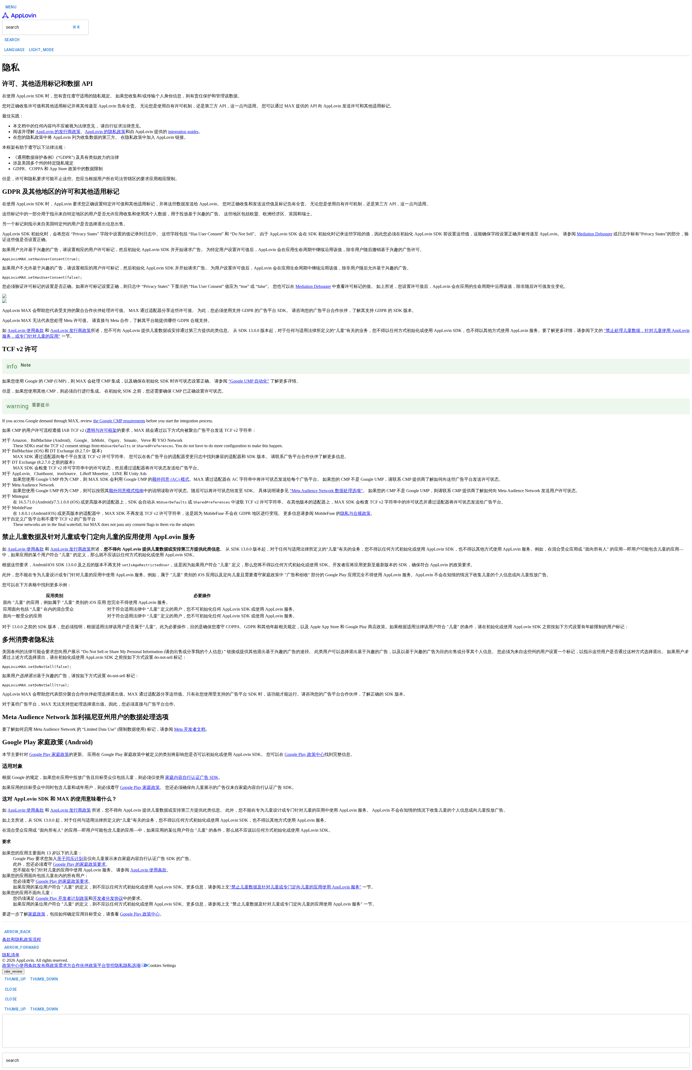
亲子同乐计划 (70, 858)
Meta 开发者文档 (189, 729)
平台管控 (106, 965)
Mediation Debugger (594, 234)
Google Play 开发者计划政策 (62, 898)
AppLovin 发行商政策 (70, 330)
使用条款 (28, 965)
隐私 (119, 965)
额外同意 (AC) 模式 (170, 479)
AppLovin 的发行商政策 (58, 131)
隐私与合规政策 (355, 513)
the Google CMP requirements (119, 421)
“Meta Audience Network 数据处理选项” (326, 490)
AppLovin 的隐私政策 (105, 131)
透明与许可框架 (101, 430)
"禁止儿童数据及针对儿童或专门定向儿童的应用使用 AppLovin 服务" (295, 887)
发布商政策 (47, 965)
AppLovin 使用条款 (26, 330)
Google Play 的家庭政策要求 (79, 864)
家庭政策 (36, 914)
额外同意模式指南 (126, 490)
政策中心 (10, 965)
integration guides (183, 131)
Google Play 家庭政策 (49, 754)
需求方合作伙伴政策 (77, 965)
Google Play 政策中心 (304, 754)
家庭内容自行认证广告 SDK (191, 777)
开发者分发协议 (108, 898)
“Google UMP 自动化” (248, 381)
